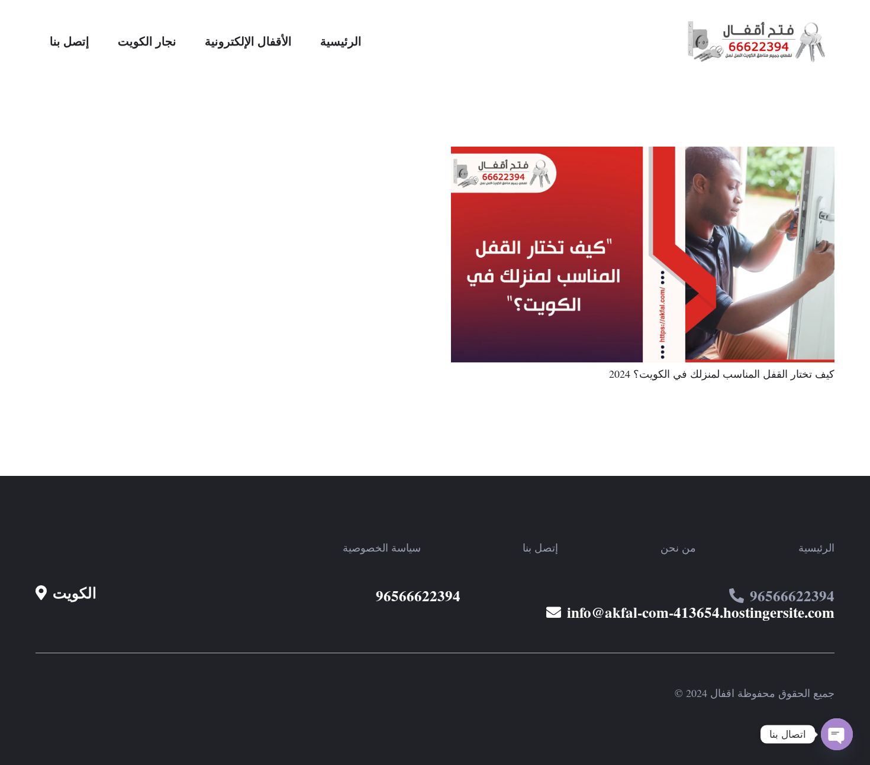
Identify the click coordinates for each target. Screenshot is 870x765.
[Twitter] (75, 547)
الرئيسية (816, 547)
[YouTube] (143, 547)
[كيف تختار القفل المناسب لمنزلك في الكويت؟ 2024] (642, 155)
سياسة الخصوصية (382, 547)
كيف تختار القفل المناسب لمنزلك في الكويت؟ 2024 (721, 374)
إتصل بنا (540, 547)
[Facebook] (109, 547)
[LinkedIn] (41, 547)
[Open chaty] (837, 734)
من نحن (678, 547)
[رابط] (759, 41)
